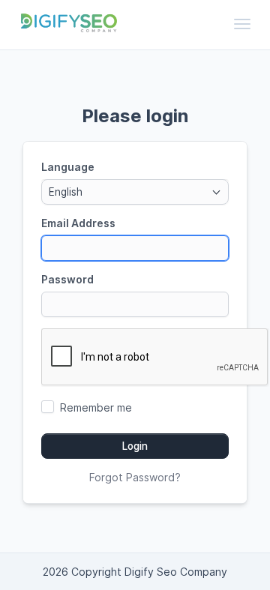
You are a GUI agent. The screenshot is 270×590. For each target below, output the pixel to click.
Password (67, 279)
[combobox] (135, 192)
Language (67, 166)
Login (135, 446)
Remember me (96, 407)
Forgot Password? (135, 477)
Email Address (78, 223)
